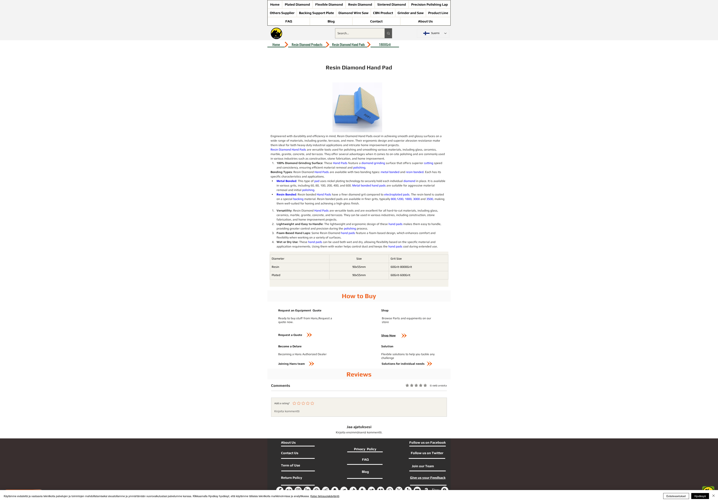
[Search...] (388, 33)
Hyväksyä (700, 496)
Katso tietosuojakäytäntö (324, 496)
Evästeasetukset (676, 496)
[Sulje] (713, 496)
